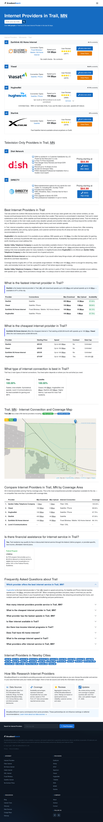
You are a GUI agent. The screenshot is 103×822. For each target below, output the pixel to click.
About (55, 799)
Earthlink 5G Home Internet (15, 309)
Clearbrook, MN (43, 659)
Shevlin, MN (78, 661)
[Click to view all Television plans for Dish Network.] (18, 164)
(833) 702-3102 (84, 194)
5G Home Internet (38, 53)
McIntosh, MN (33, 659)
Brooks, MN (62, 659)
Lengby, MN (90, 659)
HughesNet (9, 313)
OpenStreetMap (70, 478)
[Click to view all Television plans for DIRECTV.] (18, 191)
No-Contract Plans (9, 783)
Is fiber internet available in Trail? (22, 621)
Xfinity (55, 764)
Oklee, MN (15, 659)
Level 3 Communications (17, 524)
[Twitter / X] (58, 815)
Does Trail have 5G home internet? (23, 632)
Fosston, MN (53, 659)
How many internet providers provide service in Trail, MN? (34, 604)
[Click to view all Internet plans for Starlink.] (18, 122)
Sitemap (6, 816)
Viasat (7, 305)
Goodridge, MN (51, 661)
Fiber (11, 420)
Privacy (6, 749)
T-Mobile (55, 780)
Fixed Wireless (36, 50)
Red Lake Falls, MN (89, 661)
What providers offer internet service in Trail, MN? (30, 643)
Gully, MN (8, 659)
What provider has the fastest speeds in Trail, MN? (30, 615)
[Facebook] (54, 815)
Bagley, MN (41, 661)
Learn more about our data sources (32, 714)
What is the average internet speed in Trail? (27, 638)
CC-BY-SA (83, 478)
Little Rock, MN (9, 664)
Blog (5, 799)
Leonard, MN (33, 661)
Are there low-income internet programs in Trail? (29, 627)
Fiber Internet (8, 764)
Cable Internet (8, 770)
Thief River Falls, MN (32, 664)
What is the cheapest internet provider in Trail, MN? (31, 610)
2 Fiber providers (48, 414)
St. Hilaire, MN (20, 664)
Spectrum (56, 770)
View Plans (85, 53)
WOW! (55, 786)
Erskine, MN (71, 659)
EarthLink (56, 760)
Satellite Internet (9, 780)
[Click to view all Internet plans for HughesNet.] (18, 95)
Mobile (32, 52)
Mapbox (94, 478)
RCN (54, 783)
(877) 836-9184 (85, 119)
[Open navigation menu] (97, 3)
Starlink (8, 301)
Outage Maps (8, 812)
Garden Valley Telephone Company (21, 504)
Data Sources (8, 809)
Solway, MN (52, 664)
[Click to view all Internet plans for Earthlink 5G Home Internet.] (18, 51)
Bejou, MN (70, 661)
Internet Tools (8, 803)
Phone (40, 76)
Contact (55, 806)
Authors (55, 803)
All (15, 420)
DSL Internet (7, 773)
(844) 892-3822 (84, 167)
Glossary (6, 806)
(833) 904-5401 (85, 48)
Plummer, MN (81, 659)
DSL (6, 420)
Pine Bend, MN (61, 661)
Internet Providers (9, 760)
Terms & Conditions (14, 749)
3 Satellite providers (63, 414)
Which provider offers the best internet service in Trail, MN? (35, 584)
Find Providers (68, 726)
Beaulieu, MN (43, 664)
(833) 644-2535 (85, 95)
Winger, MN (24, 661)
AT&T (54, 767)
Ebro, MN (7, 661)
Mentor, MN (15, 661)
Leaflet (57, 478)
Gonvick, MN (24, 659)
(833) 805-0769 (85, 73)
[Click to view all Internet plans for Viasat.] (18, 75)
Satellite (34, 76)
